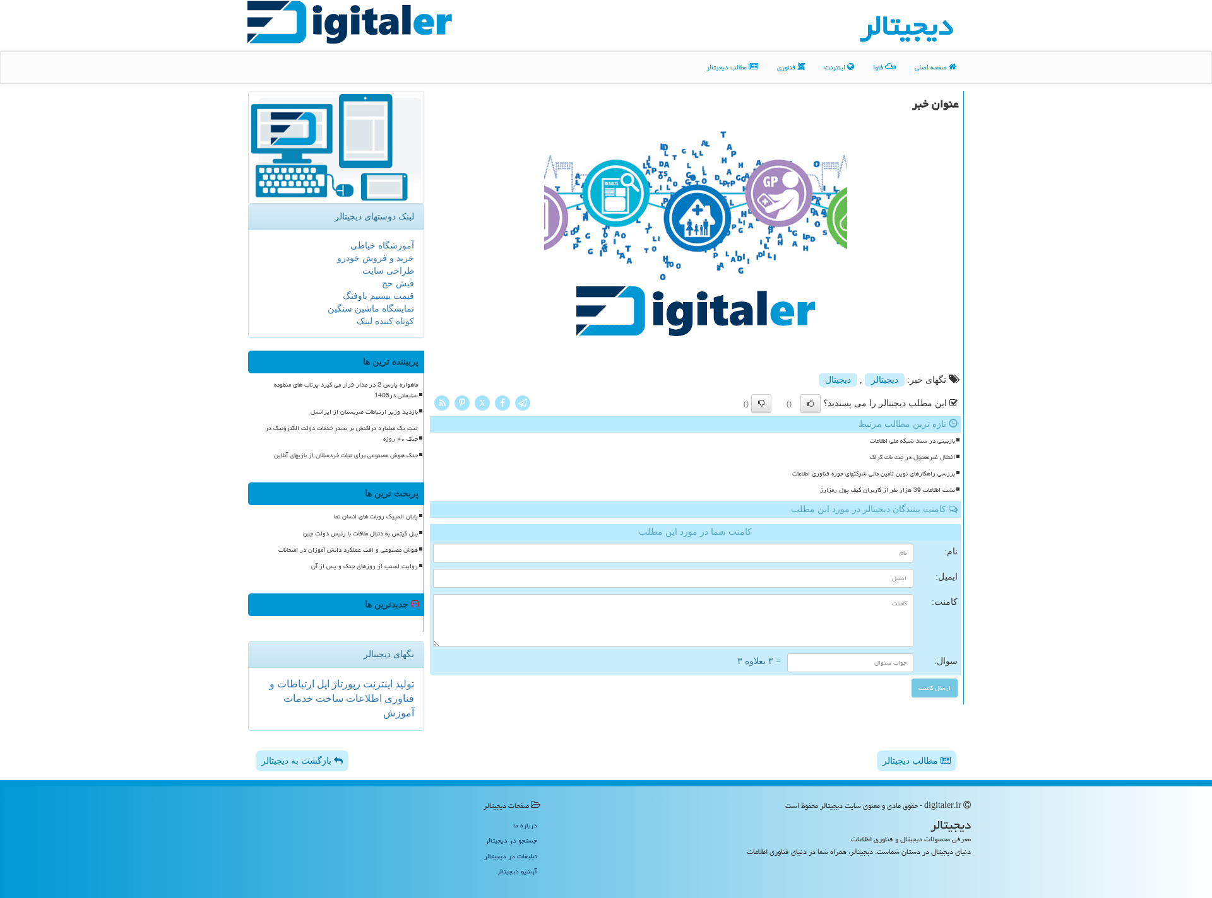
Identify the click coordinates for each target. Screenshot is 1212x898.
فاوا (879, 67)
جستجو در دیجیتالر (511, 840)
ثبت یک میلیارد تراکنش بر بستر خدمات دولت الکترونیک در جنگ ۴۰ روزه (341, 433)
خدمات (298, 698)
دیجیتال (838, 380)
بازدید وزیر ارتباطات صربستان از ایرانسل (364, 411)
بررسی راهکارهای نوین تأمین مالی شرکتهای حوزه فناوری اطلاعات (873, 473)
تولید (403, 684)
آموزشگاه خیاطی (382, 245)
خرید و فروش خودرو (375, 258)
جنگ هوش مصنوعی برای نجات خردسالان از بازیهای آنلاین (346, 455)
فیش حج (398, 283)
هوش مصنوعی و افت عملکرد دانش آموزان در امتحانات (348, 550)
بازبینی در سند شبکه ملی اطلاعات (912, 440)
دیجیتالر (884, 380)
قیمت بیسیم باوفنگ (378, 296)
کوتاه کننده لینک (385, 321)
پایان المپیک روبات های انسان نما (376, 516)
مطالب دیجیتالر (727, 67)
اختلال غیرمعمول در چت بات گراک (912, 457)
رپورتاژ (345, 684)
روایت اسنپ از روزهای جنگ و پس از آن (364, 566)
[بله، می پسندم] (810, 403)
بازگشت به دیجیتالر (297, 761)
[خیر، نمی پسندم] (761, 403)
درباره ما (525, 825)
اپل (322, 684)
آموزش (398, 713)
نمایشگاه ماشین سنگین (371, 308)
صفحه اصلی (932, 67)
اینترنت (835, 67)
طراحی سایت (388, 271)
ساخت (328, 698)
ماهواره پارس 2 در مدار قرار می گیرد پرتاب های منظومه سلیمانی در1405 (346, 390)
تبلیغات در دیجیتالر (510, 856)
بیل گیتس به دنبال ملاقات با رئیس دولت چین (360, 533)
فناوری (787, 67)
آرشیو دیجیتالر (517, 871)
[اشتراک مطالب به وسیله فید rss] (442, 402)
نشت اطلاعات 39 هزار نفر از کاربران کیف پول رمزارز (887, 490)
